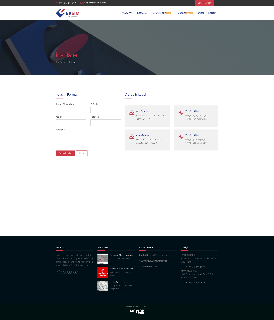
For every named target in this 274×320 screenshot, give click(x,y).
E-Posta (94, 104)
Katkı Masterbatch (148, 267)
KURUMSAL (142, 13)
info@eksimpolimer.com (94, 3)
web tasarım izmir (137, 317)
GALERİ (200, 13)
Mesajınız (60, 129)
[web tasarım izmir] (137, 311)
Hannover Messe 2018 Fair (121, 269)
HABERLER (184, 13)
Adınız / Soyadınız (65, 104)
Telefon (94, 117)
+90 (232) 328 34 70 (67, 3)
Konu (59, 117)
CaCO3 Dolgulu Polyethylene (153, 255)
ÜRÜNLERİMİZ (161, 13)
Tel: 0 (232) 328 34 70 (195, 267)
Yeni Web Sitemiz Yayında (121, 255)
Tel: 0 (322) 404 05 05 (195, 282)
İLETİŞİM (212, 13)
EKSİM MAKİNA (204, 3)
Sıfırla (81, 153)
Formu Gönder (65, 153)
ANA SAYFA (127, 13)
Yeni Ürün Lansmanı (119, 282)
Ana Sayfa (61, 62)
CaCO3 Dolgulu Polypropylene (154, 261)
